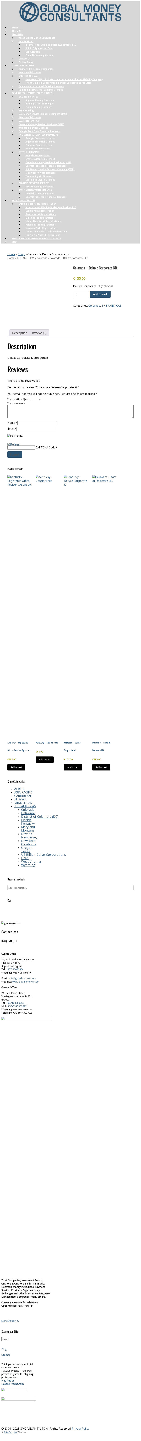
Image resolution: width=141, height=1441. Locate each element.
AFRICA (19, 789)
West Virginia (31, 861)
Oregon (26, 848)
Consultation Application (39, 55)
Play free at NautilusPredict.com (12, 1382)
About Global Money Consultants (37, 37)
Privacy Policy (80, 1428)
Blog (14, 242)
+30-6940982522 (17, 1006)
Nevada (26, 834)
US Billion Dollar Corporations (43, 854)
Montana (27, 830)
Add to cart (100, 294)
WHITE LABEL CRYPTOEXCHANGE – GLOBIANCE (36, 238)
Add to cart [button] (16, 767)
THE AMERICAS (26, 258)
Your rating (15, 399)
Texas (25, 851)
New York (28, 841)
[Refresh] (14, 444)
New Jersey (29, 837)
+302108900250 (15, 1002)
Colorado (42, 258)
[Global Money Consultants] (70, 12)
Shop (21, 254)
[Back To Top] (70, 1436)
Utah (25, 858)
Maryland (28, 827)
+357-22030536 (15, 969)
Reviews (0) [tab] (39, 333)
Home (11, 254)
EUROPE (20, 799)
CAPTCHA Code (45, 447)
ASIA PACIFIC (23, 792)
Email (12, 428)
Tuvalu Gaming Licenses (38, 107)
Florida (26, 820)
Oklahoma (28, 844)
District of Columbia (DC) (39, 816)
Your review (16, 403)
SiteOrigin (10, 1432)
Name (12, 423)
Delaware (28, 813)
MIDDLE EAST (24, 803)
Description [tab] (19, 333)
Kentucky (28, 823)
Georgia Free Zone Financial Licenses (46, 197)
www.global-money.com (25, 981)
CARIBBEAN (22, 796)
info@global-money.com (22, 978)
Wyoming (28, 865)
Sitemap (5, 1354)
